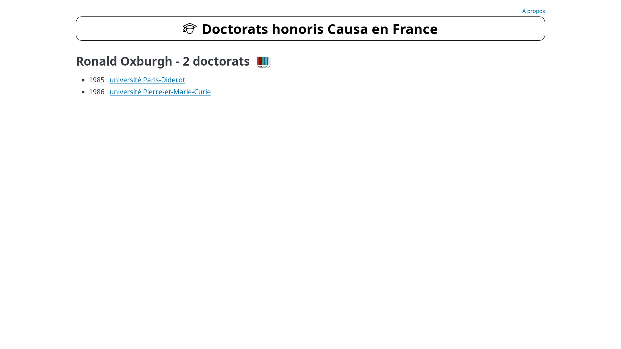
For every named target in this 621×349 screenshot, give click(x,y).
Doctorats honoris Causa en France (320, 28)
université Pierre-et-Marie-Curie (160, 91)
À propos (533, 11)
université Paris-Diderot (147, 79)
